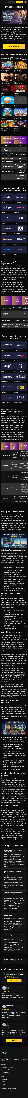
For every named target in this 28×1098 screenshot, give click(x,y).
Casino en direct (11, 58)
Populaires (4, 58)
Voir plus (14, 1040)
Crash (17, 58)
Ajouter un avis (14, 980)
